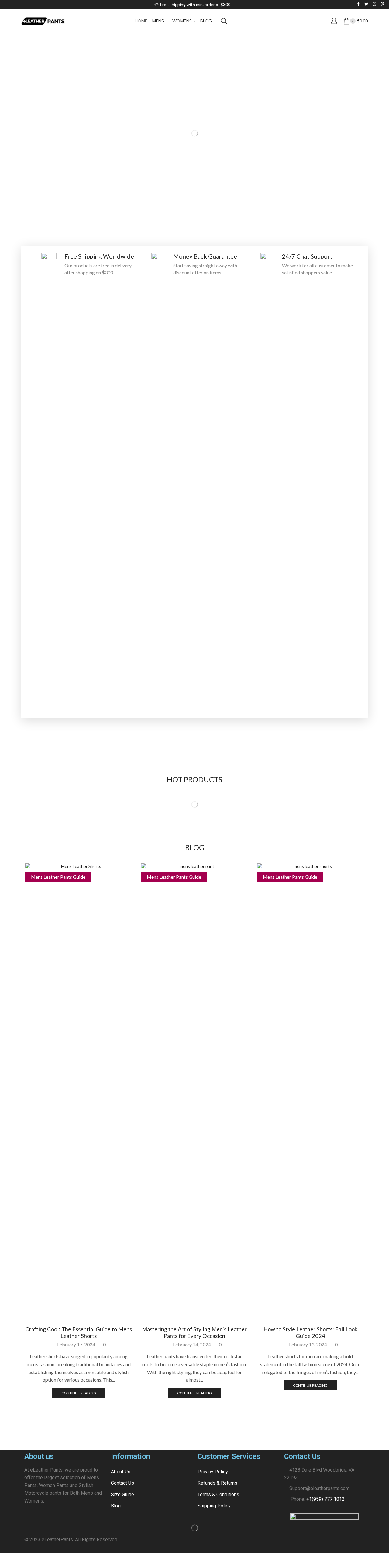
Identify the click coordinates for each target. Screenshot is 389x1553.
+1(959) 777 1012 (325, 1499)
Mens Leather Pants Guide (58, 877)
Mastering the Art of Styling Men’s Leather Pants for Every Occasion (194, 1332)
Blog (206, 20)
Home (141, 20)
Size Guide (122, 1494)
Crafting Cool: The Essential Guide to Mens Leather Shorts (78, 1332)
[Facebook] (358, 4)
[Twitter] (366, 4)
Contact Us (122, 1483)
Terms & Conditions (218, 1494)
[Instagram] (375, 4)
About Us (120, 1472)
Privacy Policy (213, 1472)
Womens (182, 20)
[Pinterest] (382, 4)
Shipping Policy (214, 1506)
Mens (158, 20)
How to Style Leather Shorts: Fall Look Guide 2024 (310, 1332)
